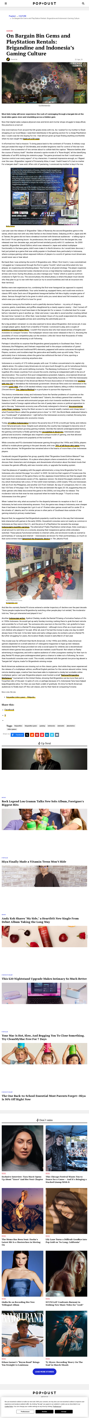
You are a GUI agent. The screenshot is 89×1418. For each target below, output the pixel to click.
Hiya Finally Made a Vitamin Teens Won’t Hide (34, 861)
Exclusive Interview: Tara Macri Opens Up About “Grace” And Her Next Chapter (22, 1178)
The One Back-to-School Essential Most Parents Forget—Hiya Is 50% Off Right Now (44, 1097)
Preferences (25, 1411)
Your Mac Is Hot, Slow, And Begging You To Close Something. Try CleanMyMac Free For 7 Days (43, 1037)
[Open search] (83, 3)
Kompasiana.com (11, 603)
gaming (42, 726)
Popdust (12, 16)
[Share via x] (27, 735)
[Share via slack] (52, 735)
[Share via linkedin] (47, 735)
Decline (44, 1411)
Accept (63, 1411)
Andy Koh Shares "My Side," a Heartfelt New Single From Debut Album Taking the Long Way (40, 920)
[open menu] (5, 3)
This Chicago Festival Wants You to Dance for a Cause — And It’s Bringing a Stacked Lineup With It (66, 1179)
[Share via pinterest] (37, 735)
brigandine (18, 726)
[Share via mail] (57, 735)
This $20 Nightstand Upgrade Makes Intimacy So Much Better (44, 979)
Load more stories (44, 1372)
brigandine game (31, 726)
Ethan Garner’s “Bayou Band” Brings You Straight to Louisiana (21, 1363)
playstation (71, 726)
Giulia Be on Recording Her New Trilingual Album (18, 1303)
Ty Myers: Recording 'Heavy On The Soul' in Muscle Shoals (64, 1363)
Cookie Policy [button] (9, 1406)
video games (12, 729)
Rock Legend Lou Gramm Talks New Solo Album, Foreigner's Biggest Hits (43, 803)
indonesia (51, 726)
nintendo (61, 726)
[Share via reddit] (32, 735)
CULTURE (22, 16)
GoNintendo (44, 105)
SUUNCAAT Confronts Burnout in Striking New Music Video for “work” (64, 1303)
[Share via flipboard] (42, 735)
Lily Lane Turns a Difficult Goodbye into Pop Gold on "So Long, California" (66, 1240)
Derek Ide (14, 59)
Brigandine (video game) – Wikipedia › (21, 697)
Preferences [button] (57, 1406)
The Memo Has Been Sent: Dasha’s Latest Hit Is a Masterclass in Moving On (21, 1242)
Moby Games (10, 226)
